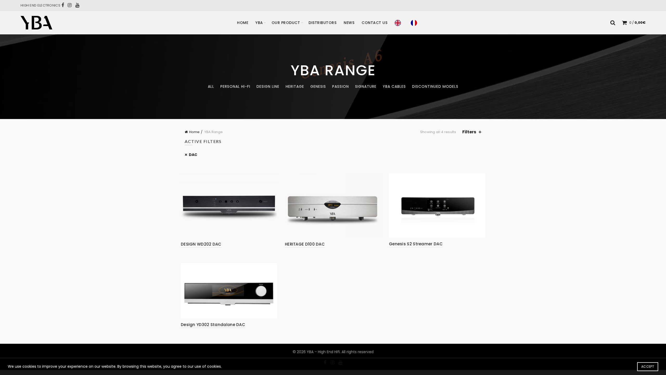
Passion (340, 86)
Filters (469, 131)
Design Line (268, 86)
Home (242, 22)
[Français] (415, 22)
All (211, 86)
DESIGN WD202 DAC (201, 244)
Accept (647, 366)
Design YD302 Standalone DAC (213, 324)
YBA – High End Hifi (323, 351)
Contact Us (374, 22)
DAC (193, 154)
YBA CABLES (394, 86)
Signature (365, 86)
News (349, 22)
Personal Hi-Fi (235, 86)
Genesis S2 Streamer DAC (416, 244)
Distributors (322, 22)
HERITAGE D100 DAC (305, 244)
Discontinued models (435, 86)
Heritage (295, 86)
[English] (399, 22)
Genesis (318, 86)
